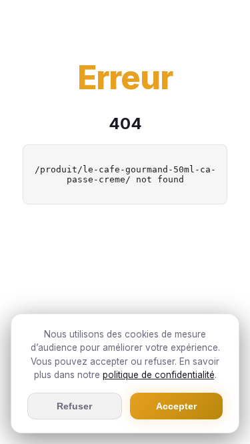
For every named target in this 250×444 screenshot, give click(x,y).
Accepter (176, 406)
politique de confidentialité (159, 374)
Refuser (74, 406)
